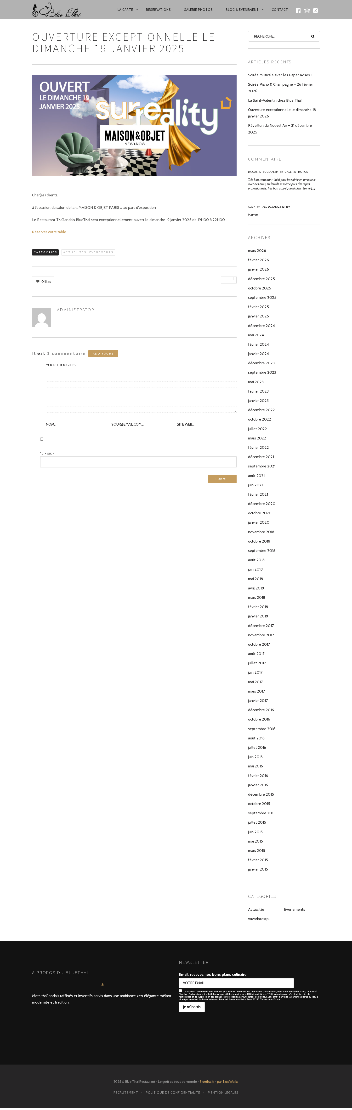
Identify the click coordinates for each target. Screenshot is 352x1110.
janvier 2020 (258, 522)
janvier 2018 (258, 616)
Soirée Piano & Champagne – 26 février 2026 (280, 87)
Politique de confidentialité (173, 1092)
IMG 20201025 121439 (276, 206)
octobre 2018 (259, 541)
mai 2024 (256, 335)
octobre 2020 (260, 513)
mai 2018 (255, 579)
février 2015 (258, 860)
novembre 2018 (261, 532)
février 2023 (258, 391)
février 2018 (258, 607)
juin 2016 (255, 757)
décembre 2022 (261, 410)
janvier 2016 (258, 785)
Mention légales (223, 1092)
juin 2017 (255, 672)
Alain (251, 206)
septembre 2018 (261, 550)
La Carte (125, 9)
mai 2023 (256, 382)
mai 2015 (255, 841)
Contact (280, 9)
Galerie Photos (198, 9)
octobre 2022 (259, 419)
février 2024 (258, 344)
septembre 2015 (261, 813)
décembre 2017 (261, 625)
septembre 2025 (262, 297)
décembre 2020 (261, 503)
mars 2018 (256, 597)
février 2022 (258, 447)
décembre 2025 (261, 279)
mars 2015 (256, 850)
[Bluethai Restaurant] (59, 9)
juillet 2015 (257, 822)
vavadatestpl (259, 918)
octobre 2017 (259, 644)
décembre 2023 (261, 363)
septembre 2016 (261, 729)
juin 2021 (255, 485)
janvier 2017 (258, 700)
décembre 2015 (261, 794)
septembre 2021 (261, 466)
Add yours (103, 353)
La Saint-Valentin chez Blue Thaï (275, 100)
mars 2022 (257, 438)
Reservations (158, 9)
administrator (75, 309)
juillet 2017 (257, 663)
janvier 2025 (258, 316)
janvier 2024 (258, 353)
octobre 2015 (259, 803)
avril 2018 (256, 588)
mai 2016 (255, 766)
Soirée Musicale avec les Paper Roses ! (280, 75)
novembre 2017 (261, 635)
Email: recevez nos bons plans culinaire (212, 974)
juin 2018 (255, 569)
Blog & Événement (242, 9)
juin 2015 (255, 832)
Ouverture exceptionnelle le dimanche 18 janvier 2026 (282, 112)
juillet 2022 (257, 429)
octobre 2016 (259, 719)
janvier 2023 (258, 400)
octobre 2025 (259, 288)
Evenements (101, 252)
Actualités (74, 252)
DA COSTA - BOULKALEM (263, 171)
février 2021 (258, 494)
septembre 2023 (262, 372)
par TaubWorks (227, 1081)
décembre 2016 (261, 710)
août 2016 (256, 738)
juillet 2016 (257, 747)
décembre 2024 (261, 325)
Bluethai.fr (207, 1081)
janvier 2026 (258, 269)
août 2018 (256, 560)
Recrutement (126, 1092)
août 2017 (256, 653)
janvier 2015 (258, 869)
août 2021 (256, 475)
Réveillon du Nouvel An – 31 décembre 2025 (280, 128)
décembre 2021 (261, 457)
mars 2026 (257, 250)
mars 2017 (256, 691)
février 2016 (258, 775)
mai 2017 (255, 682)
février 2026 (258, 260)
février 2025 (258, 307)
